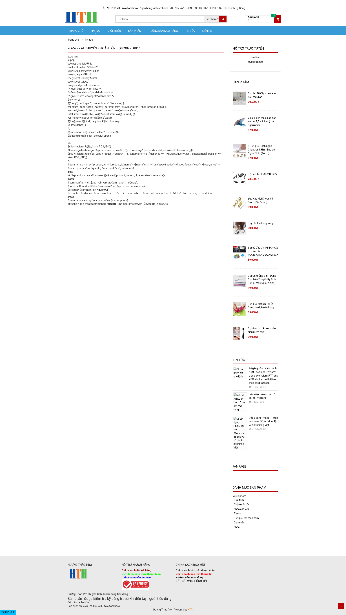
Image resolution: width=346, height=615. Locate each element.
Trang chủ (75, 30)
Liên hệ (207, 30)
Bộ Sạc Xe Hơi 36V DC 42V (263, 174)
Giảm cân (239, 522)
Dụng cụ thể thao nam (246, 518)
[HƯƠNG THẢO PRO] (81, 10)
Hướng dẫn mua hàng (163, 30)
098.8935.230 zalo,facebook (122, 8)
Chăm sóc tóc (241, 504)
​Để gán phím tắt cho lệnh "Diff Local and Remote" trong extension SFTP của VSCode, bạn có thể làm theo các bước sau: (263, 375)
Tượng (237, 513)
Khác (236, 527)
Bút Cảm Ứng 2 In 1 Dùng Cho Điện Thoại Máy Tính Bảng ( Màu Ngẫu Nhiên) (262, 279)
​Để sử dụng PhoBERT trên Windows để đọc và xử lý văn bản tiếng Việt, (263, 421)
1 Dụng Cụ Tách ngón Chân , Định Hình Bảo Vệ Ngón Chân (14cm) (261, 150)
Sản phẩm (134, 30)
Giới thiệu (114, 30)
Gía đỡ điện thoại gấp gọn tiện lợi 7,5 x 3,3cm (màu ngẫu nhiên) (262, 121)
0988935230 (8, 612)
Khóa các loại (241, 509)
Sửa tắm (238, 500)
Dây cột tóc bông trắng (261, 223)
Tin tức (95, 30)
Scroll (341, 606)
